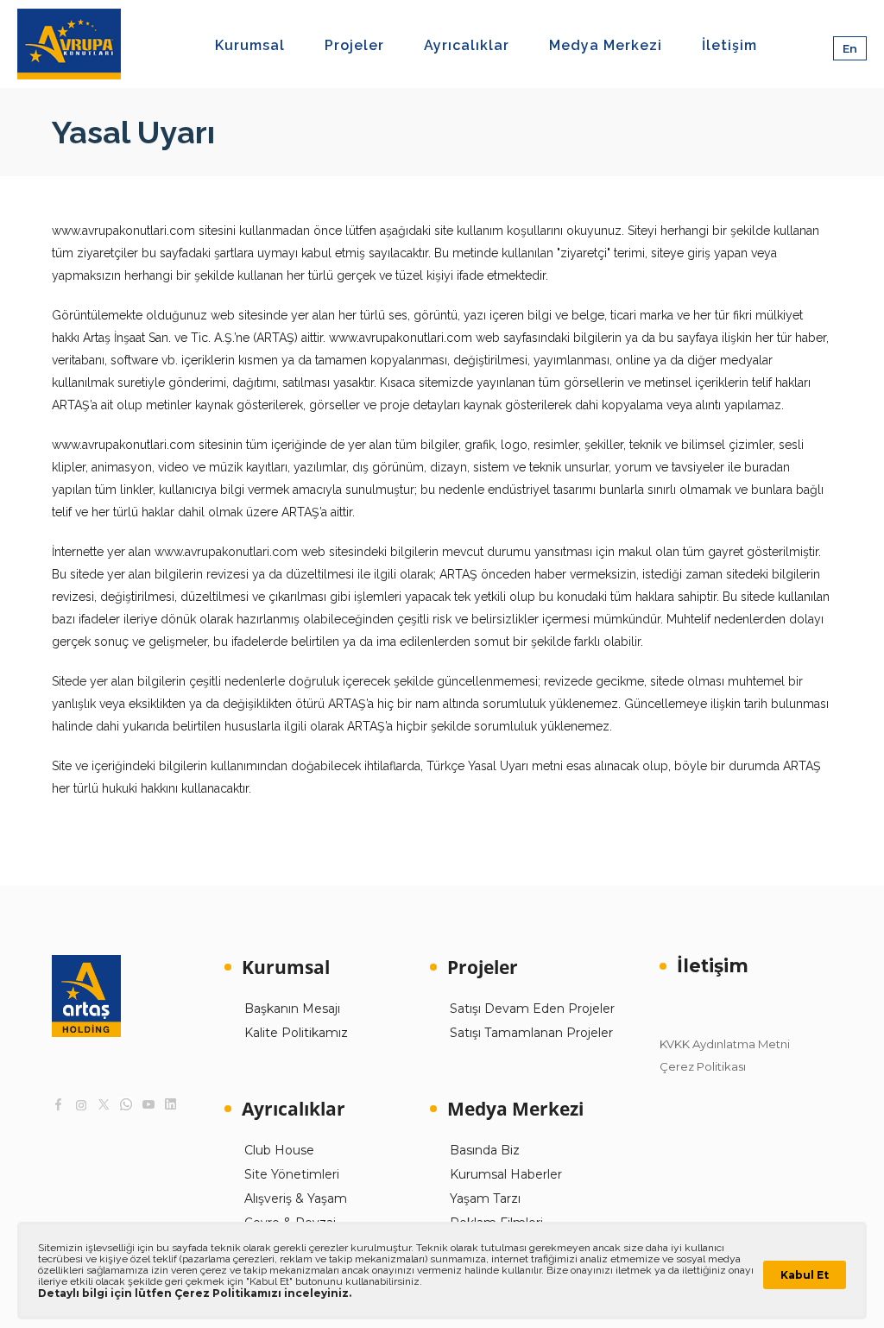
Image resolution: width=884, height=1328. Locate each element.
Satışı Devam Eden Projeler (532, 1008)
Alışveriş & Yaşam (295, 1198)
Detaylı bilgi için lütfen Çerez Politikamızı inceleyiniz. (194, 1293)
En (850, 48)
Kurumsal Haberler (506, 1174)
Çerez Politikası (703, 1066)
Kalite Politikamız (296, 1032)
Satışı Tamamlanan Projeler (531, 1032)
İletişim (712, 966)
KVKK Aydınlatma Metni (725, 1044)
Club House (279, 1150)
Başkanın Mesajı (292, 1008)
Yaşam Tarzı (485, 1198)
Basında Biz (485, 1150)
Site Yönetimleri (291, 1174)
